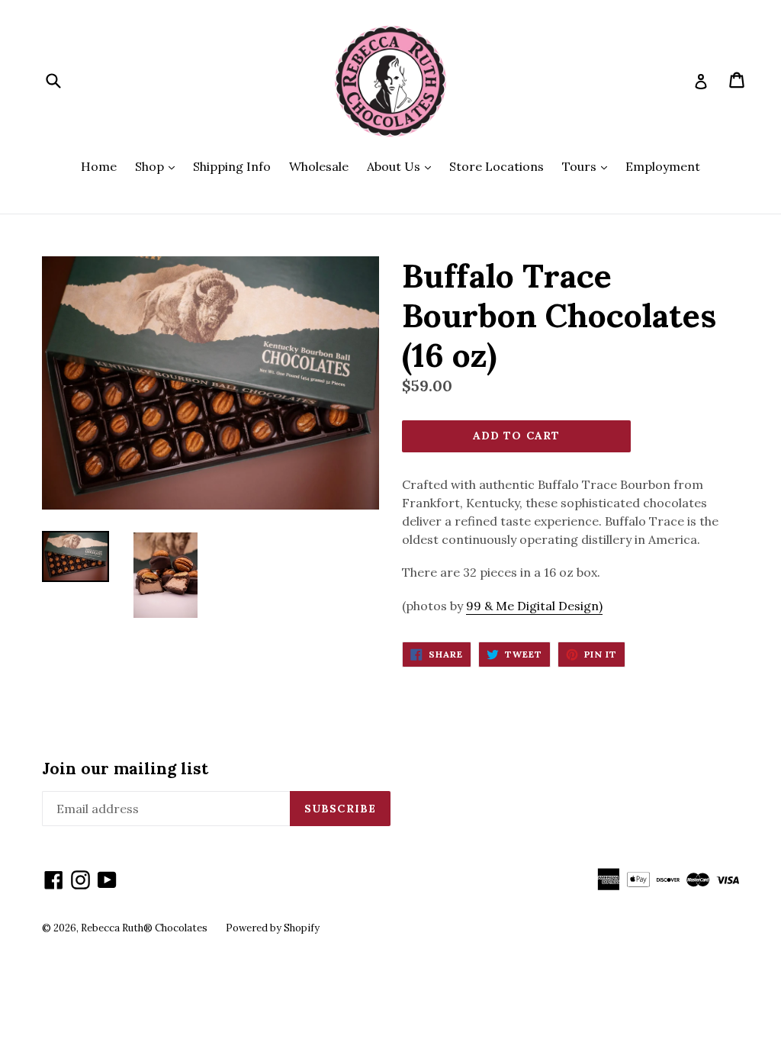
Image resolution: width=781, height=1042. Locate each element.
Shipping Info (232, 166)
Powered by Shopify (273, 927)
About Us (403, 166)
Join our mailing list (125, 768)
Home (99, 166)
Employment (662, 166)
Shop (158, 166)
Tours (588, 166)
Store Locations (496, 166)
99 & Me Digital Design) (534, 605)
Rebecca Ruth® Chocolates (144, 927)
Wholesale (319, 166)
